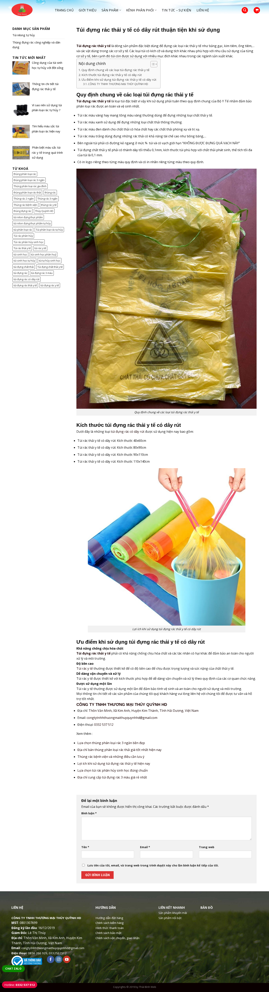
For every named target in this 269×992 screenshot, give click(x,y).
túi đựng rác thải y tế (25, 285)
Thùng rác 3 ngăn (47, 198)
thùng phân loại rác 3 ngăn (29, 180)
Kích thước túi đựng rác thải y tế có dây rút (112, 75)
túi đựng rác (20, 273)
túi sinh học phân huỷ (43, 254)
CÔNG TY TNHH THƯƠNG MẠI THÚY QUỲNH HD (118, 84)
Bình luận (89, 813)
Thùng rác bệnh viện (25, 205)
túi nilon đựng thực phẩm (28, 217)
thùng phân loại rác (25, 174)
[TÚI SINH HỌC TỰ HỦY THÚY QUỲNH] (29, 10)
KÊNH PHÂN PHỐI (140, 10)
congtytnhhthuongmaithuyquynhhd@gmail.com (122, 718)
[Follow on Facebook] (50, 959)
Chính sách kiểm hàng (110, 923)
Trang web (206, 847)
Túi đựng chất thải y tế (50, 267)
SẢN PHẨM (110, 10)
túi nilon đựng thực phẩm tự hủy (32, 223)
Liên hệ (203, 10)
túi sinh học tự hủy (24, 260)
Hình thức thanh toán (110, 928)
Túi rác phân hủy (23, 236)
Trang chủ (64, 10)
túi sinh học (20, 254)
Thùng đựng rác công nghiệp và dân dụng (36, 44)
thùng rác (50, 192)
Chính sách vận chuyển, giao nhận (117, 938)
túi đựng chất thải (24, 267)
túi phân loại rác (23, 229)
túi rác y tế (40, 248)
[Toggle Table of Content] (151, 64)
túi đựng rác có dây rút (26, 279)
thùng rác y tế (49, 205)
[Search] (245, 10)
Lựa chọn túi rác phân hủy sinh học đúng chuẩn (112, 770)
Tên (85, 847)
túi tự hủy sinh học (49, 260)
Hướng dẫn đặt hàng (109, 918)
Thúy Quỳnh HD (44, 211)
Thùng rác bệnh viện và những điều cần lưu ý (110, 756)
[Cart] (257, 10)
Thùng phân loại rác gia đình (30, 186)
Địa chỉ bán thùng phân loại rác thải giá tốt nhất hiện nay (119, 750)
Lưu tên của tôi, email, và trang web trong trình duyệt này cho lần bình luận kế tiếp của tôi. (153, 865)
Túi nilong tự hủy (23, 35)
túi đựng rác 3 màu (42, 273)
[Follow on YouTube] (66, 959)
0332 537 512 (103, 724)
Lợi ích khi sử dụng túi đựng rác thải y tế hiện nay (113, 763)
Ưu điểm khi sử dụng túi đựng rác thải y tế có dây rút (119, 79)
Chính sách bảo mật (109, 933)
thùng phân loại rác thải (27, 192)
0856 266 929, (38, 953)
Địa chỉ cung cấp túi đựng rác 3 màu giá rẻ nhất (112, 777)
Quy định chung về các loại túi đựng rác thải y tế (115, 70)
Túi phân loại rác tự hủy (49, 229)
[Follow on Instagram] (58, 959)
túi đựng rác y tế (50, 285)
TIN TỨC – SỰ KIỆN (176, 10)
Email (145, 847)
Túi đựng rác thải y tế (93, 46)
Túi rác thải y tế (22, 248)
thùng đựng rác (22, 211)
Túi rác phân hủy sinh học (29, 242)
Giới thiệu (87, 10)
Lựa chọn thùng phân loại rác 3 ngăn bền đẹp (111, 743)
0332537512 (58, 953)
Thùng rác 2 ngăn (24, 198)
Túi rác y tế (84, 668)
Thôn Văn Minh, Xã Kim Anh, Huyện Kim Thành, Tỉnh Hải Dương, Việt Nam (144, 710)
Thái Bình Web (147, 987)
